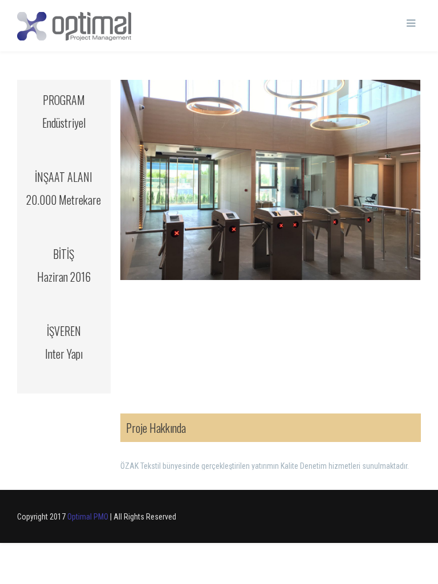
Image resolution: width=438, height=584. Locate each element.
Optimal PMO (87, 516)
